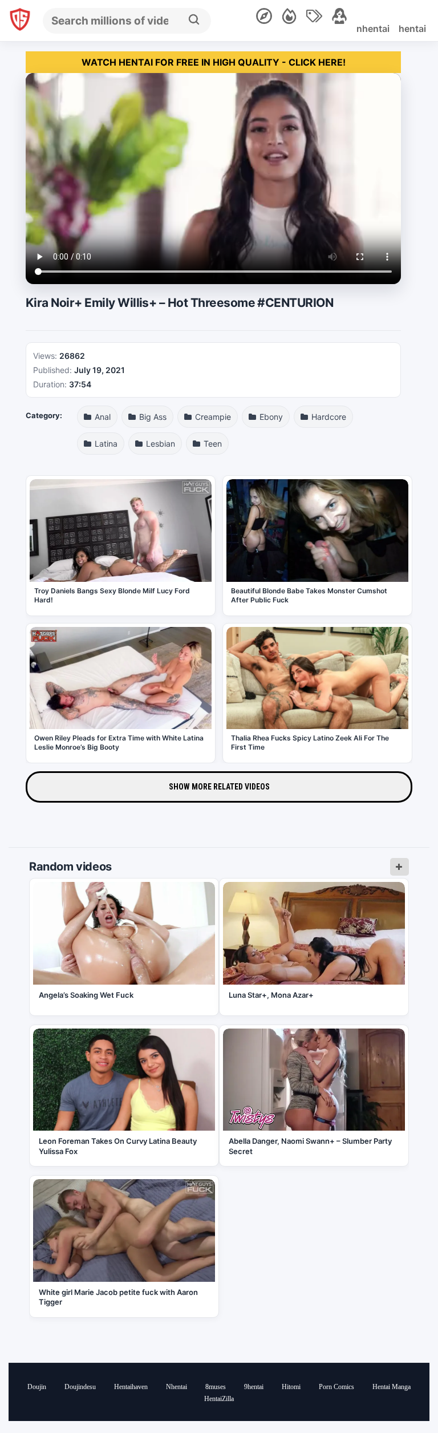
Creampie (212, 417)
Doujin (36, 1387)
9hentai (253, 1387)
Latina (104, 443)
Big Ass (152, 417)
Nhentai (176, 1387)
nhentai (373, 28)
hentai (412, 28)
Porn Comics (336, 1387)
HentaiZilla (219, 1399)
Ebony (270, 417)
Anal (101, 417)
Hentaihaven (131, 1387)
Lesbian (159, 443)
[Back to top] (398, 1394)
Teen (211, 443)
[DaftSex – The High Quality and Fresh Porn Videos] (20, 21)
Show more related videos (219, 786)
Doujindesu (80, 1387)
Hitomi (291, 1387)
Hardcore (327, 417)
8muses (215, 1387)
